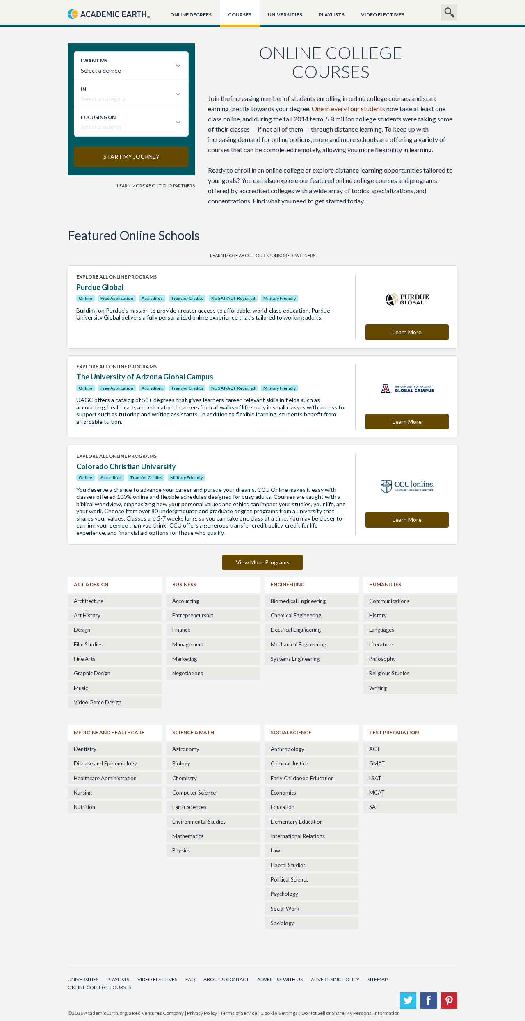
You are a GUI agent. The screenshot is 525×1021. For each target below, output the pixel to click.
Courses (239, 14)
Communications (389, 601)
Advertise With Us (280, 979)
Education (282, 807)
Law (275, 850)
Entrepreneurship (193, 615)
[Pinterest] (449, 1000)
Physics (181, 850)
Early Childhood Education (302, 778)
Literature (381, 644)
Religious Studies (389, 673)
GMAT (377, 763)
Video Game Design (97, 702)
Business (184, 584)
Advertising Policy (335, 979)
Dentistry (85, 749)
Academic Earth (109, 23)
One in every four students (348, 108)
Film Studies (88, 644)
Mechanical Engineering (298, 644)
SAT (374, 807)
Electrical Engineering (296, 629)
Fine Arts (84, 659)
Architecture (88, 601)
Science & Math (193, 732)
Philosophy (382, 659)
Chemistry (184, 778)
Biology (181, 763)
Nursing (83, 792)
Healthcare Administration (105, 778)
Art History (87, 615)
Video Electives (382, 14)
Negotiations (187, 673)
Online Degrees (191, 14)
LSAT (375, 778)
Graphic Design (92, 673)
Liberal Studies (288, 865)
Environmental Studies (199, 821)
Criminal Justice (289, 763)
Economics (283, 792)
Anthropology (287, 749)
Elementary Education (297, 821)
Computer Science (194, 792)
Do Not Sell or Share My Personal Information (350, 1013)
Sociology (282, 923)
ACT (374, 749)
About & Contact (226, 979)
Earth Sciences (189, 807)
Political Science (289, 879)
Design (82, 629)
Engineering (287, 584)
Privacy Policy (202, 1013)
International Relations (298, 836)
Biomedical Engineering (298, 601)
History (378, 615)
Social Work (285, 908)
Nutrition (84, 807)
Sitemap (378, 979)
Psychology (284, 894)
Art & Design (91, 584)
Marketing (184, 659)
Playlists (332, 14)
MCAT (377, 792)
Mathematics (187, 836)
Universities (285, 14)
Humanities (385, 584)
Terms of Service (238, 1013)
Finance (181, 629)
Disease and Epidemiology (105, 763)
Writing (378, 688)
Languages (381, 629)
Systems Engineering (295, 659)
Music (81, 688)
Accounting (185, 601)
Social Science (291, 732)
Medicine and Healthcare (109, 732)
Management (188, 644)
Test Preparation (394, 732)
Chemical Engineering (296, 615)
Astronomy (185, 749)
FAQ (190, 979)
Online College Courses (99, 987)
